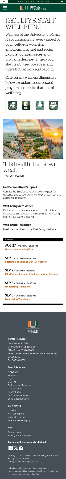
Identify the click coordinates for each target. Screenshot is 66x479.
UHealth (12, 410)
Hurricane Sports (16, 414)
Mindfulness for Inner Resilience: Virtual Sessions (31, 274)
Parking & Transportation (20, 436)
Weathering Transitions (17, 287)
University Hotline (16, 417)
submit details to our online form (26, 474)
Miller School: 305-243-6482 (21, 350)
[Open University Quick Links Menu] (62, 1)
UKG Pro (12, 382)
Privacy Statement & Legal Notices (23, 462)
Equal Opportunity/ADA (19, 399)
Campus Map (14, 432)
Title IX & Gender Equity (19, 420)
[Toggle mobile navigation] (5, 7)
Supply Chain (14, 392)
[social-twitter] (15, 447)
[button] (59, 470)
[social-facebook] (10, 448)
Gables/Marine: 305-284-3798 (22, 347)
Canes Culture (14, 389)
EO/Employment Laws (18, 395)
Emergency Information (18, 459)
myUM (11, 379)
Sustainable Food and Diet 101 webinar (26, 262)
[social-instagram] (21, 448)
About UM (13, 372)
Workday (12, 375)
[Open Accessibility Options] (4, 1)
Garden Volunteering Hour (19, 249)
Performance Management (21, 385)
